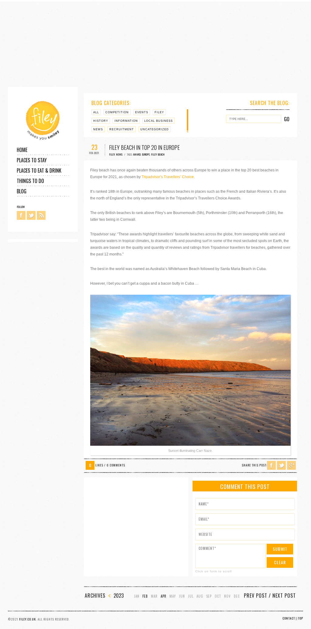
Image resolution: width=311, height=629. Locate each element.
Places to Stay (32, 160)
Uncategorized (154, 129)
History (100, 120)
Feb (145, 596)
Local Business (158, 120)
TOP (300, 618)
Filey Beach (158, 154)
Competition (117, 112)
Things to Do (30, 180)
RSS (41, 215)
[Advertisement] (155, 44)
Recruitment (121, 129)
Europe (146, 154)
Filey (159, 112)
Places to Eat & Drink (39, 170)
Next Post (284, 595)
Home (22, 149)
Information (126, 120)
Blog (21, 191)
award (137, 154)
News (98, 129)
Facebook (21, 215)
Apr (163, 596)
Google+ (291, 465)
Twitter (31, 215)
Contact (288, 618)
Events (141, 112)
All (96, 112)
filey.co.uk (27, 619)
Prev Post (255, 595)
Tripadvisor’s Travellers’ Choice (168, 177)
